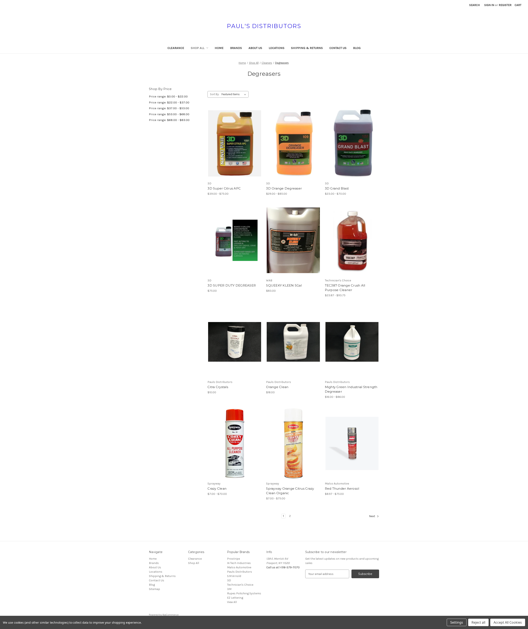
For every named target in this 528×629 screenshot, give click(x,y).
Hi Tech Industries (239, 563)
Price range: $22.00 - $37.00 (169, 102)
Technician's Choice (240, 584)
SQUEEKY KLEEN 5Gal (284, 285)
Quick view (231, 136)
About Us (255, 48)
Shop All (197, 48)
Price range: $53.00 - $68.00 (169, 114)
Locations (276, 48)
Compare (233, 143)
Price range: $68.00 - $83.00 (169, 120)
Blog (357, 48)
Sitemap (154, 589)
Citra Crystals (217, 387)
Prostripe (233, 558)
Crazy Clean (216, 488)
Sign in (489, 5)
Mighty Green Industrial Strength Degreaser (351, 389)
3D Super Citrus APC (224, 188)
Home (219, 48)
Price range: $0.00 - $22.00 (168, 96)
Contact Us (337, 48)
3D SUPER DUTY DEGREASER (231, 285)
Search (474, 5)
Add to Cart (293, 247)
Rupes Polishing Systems (244, 593)
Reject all (478, 622)
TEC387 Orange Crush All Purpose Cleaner (345, 287)
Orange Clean (277, 387)
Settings (456, 622)
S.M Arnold (234, 576)
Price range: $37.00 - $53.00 (169, 108)
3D (229, 580)
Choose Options (235, 150)
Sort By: (214, 94)
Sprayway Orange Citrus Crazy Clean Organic (290, 491)
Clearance (175, 48)
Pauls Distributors (239, 571)
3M (229, 589)
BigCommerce (171, 614)
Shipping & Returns (307, 48)
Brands (236, 48)
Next (372, 516)
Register (505, 5)
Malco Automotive (239, 567)
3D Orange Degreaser (284, 188)
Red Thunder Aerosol (342, 488)
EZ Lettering (235, 597)
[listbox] (234, 94)
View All (232, 602)
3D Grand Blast (337, 188)
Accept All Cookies (508, 622)
